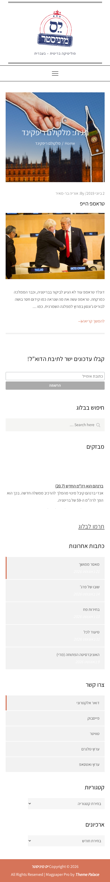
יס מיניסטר (39, 866)
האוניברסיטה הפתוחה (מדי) (78, 654)
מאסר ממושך (89, 564)
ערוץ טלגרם (90, 749)
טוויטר (95, 733)
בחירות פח (91, 609)
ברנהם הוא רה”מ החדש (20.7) (79, 484)
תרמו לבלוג (91, 526)
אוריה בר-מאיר (67, 193)
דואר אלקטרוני (88, 702)
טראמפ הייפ (92, 203)
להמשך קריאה (93, 321)
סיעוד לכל (92, 632)
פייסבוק (93, 718)
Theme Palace (87, 874)
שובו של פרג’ (90, 587)
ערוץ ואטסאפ (89, 764)
